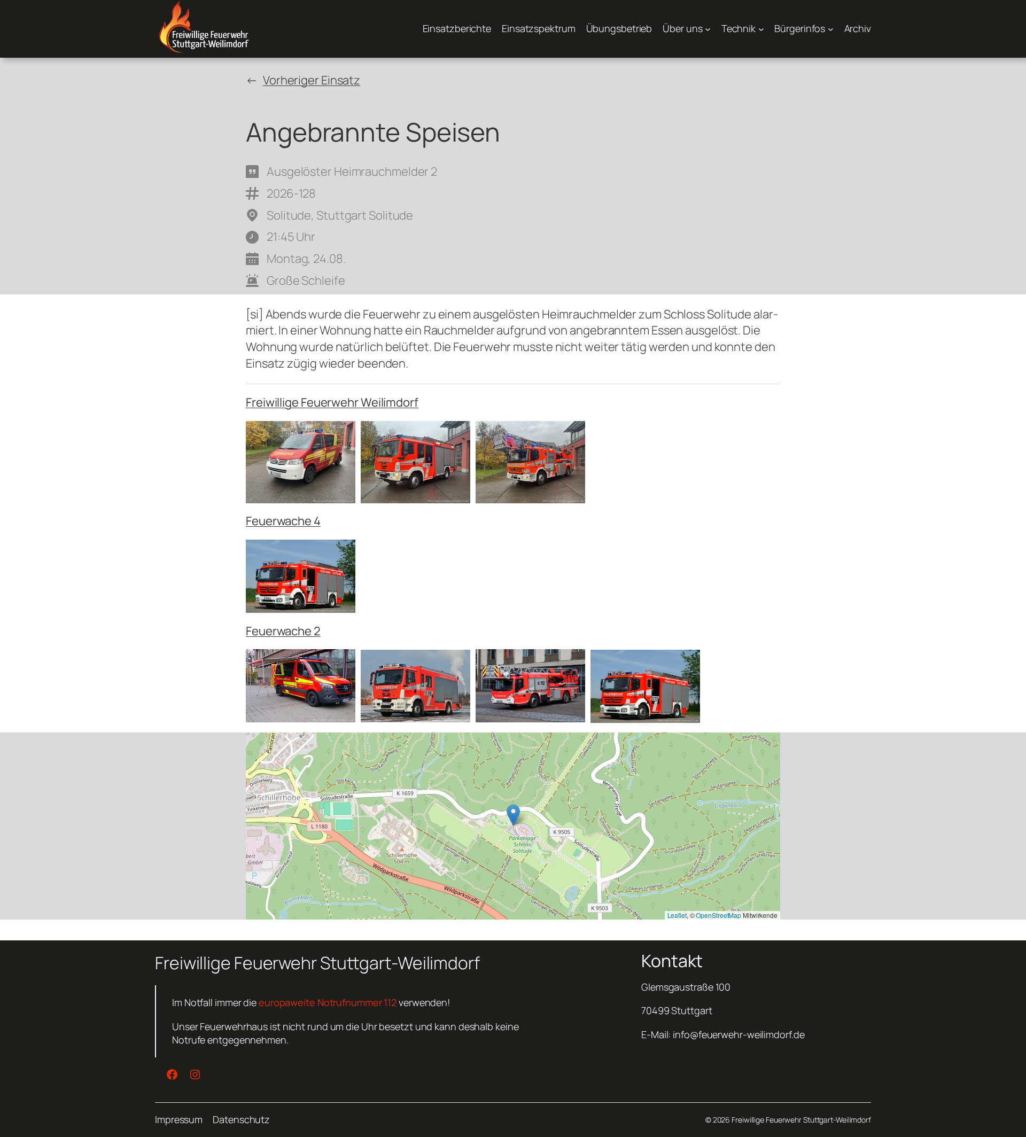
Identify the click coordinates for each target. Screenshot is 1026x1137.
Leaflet (677, 915)
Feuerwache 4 (283, 521)
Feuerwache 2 (283, 631)
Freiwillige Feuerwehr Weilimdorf (332, 402)
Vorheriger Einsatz (311, 80)
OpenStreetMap (718, 915)
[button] (513, 815)
